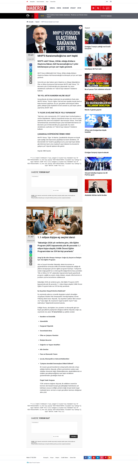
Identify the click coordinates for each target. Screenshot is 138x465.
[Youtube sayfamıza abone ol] (94, 457)
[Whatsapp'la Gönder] (30, 73)
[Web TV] (107, 1)
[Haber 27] (36, 8)
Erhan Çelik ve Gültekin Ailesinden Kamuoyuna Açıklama (62, 16)
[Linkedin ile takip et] (98, 457)
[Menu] (93, 8)
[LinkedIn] (30, 70)
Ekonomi (66, 8)
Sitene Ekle (52, 1)
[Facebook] (30, 64)
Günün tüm (106, 16)
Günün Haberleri (40, 1)
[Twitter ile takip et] (90, 457)
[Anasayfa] (27, 1)
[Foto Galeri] (111, 1)
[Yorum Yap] (30, 82)
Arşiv (47, 1)
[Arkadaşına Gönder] (30, 76)
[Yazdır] (30, 79)
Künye (52, 457)
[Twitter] (30, 67)
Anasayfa (45, 457)
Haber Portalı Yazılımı (34, 462)
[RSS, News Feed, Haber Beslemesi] (110, 457)
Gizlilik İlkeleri (64, 457)
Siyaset (73, 8)
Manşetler (32, 1)
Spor (79, 8)
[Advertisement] (17, 47)
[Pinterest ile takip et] (106, 457)
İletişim (57, 457)
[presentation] (32, 16)
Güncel (52, 8)
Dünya (59, 8)
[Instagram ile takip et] (102, 457)
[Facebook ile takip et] (86, 457)
